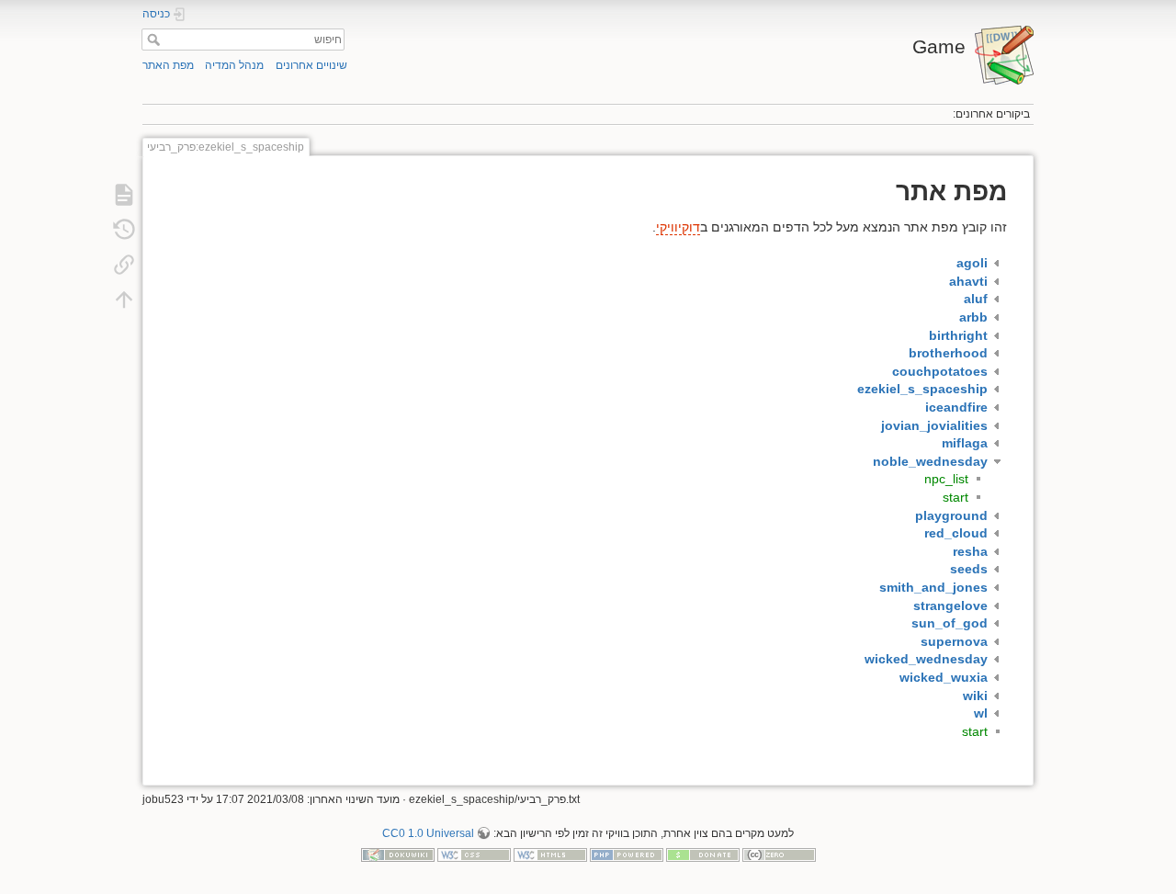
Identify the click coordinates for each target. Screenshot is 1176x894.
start (955, 497)
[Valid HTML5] (550, 854)
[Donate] (703, 854)
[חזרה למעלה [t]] (124, 299)
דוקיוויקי (678, 227)
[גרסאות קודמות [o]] (124, 229)
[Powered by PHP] (626, 854)
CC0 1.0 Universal (428, 833)
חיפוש (151, 39)
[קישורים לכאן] (124, 264)
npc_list (946, 478)
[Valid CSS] (474, 854)
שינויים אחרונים (311, 65)
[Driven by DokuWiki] (398, 854)
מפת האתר (168, 65)
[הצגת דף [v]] (124, 194)
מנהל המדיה (234, 65)
